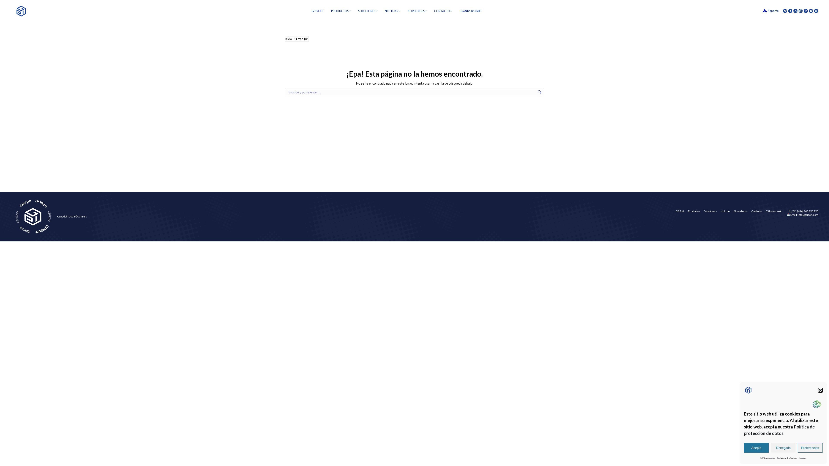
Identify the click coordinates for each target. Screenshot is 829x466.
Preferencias (810, 448)
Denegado (783, 448)
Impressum (802, 458)
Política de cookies (767, 458)
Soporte (773, 11)
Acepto (756, 448)
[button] (820, 390)
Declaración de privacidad (787, 458)
